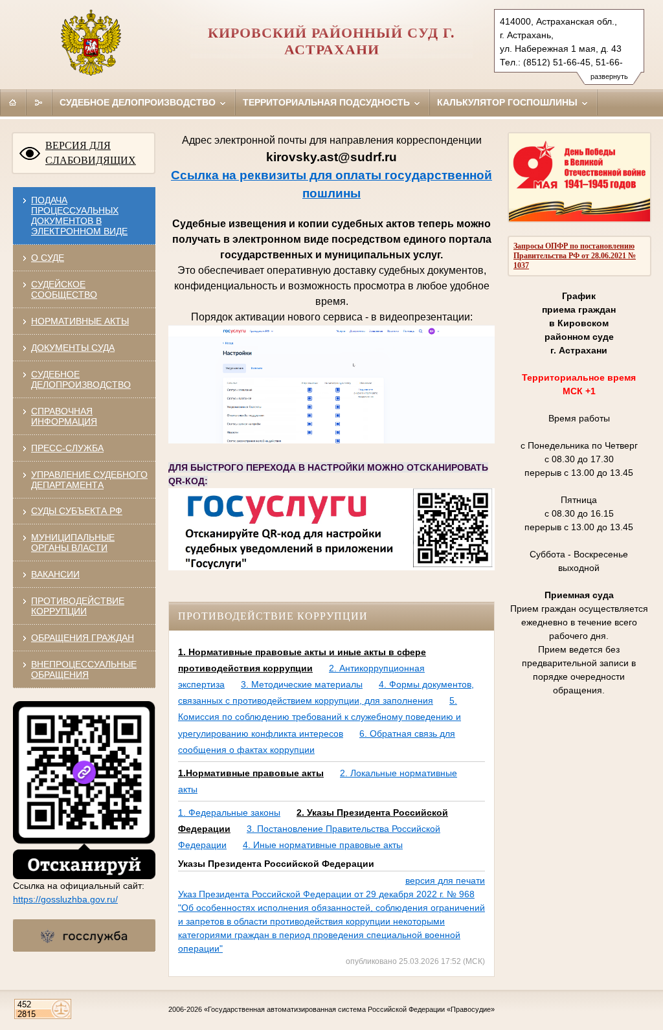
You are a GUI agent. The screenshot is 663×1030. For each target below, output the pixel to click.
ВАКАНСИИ (55, 574)
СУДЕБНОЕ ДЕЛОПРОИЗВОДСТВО (81, 379)
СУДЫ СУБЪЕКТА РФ (76, 511)
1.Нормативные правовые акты (251, 773)
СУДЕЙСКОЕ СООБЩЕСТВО (64, 289)
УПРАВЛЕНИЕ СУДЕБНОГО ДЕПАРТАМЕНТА (89, 479)
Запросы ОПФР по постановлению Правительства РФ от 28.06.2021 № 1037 (574, 255)
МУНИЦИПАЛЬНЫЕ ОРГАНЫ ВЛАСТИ (73, 542)
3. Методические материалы (302, 684)
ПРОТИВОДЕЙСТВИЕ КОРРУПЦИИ (77, 606)
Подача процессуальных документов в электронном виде (79, 215)
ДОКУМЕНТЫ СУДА (73, 347)
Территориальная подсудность (327, 102)
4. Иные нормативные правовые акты (323, 845)
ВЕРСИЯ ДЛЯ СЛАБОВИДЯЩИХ (90, 153)
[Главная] (13, 102)
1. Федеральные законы (229, 812)
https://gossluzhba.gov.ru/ (65, 899)
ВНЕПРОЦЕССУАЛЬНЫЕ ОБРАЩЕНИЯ (84, 669)
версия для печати (445, 880)
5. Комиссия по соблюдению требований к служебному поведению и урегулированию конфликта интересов (319, 716)
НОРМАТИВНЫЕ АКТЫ (80, 321)
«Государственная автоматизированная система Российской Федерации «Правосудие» (349, 1009)
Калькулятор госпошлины (508, 102)
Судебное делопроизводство (139, 102)
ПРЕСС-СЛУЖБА (67, 448)
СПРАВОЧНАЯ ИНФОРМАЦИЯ (64, 416)
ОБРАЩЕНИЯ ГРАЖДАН (82, 638)
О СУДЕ (47, 257)
